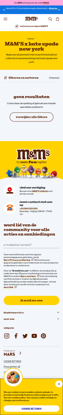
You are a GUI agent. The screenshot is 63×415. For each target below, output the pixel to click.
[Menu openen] (5, 19)
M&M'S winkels (40, 191)
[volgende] (59, 10)
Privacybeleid (10, 366)
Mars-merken (28, 276)
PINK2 (46, 3)
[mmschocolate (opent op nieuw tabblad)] (43, 336)
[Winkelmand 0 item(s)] (57, 19)
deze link (8, 287)
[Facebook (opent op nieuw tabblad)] (16, 336)
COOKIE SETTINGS (12, 361)
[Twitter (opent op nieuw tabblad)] (25, 336)
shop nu (53, 8)
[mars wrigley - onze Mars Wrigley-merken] (13, 353)
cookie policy (19, 397)
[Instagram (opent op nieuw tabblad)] (6, 336)
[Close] (59, 384)
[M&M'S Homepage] (31, 19)
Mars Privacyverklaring (17, 260)
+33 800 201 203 (29, 208)
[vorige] (4, 10)
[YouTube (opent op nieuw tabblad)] (34, 336)
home (30, 38)
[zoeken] (50, 19)
